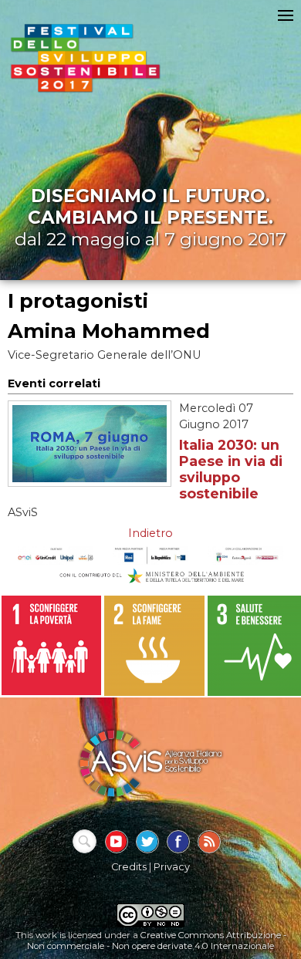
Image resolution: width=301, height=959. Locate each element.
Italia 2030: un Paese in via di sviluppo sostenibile (230, 469)
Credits (129, 867)
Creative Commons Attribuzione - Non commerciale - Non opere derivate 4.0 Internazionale (156, 940)
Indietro (150, 533)
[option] (51, 645)
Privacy (172, 867)
